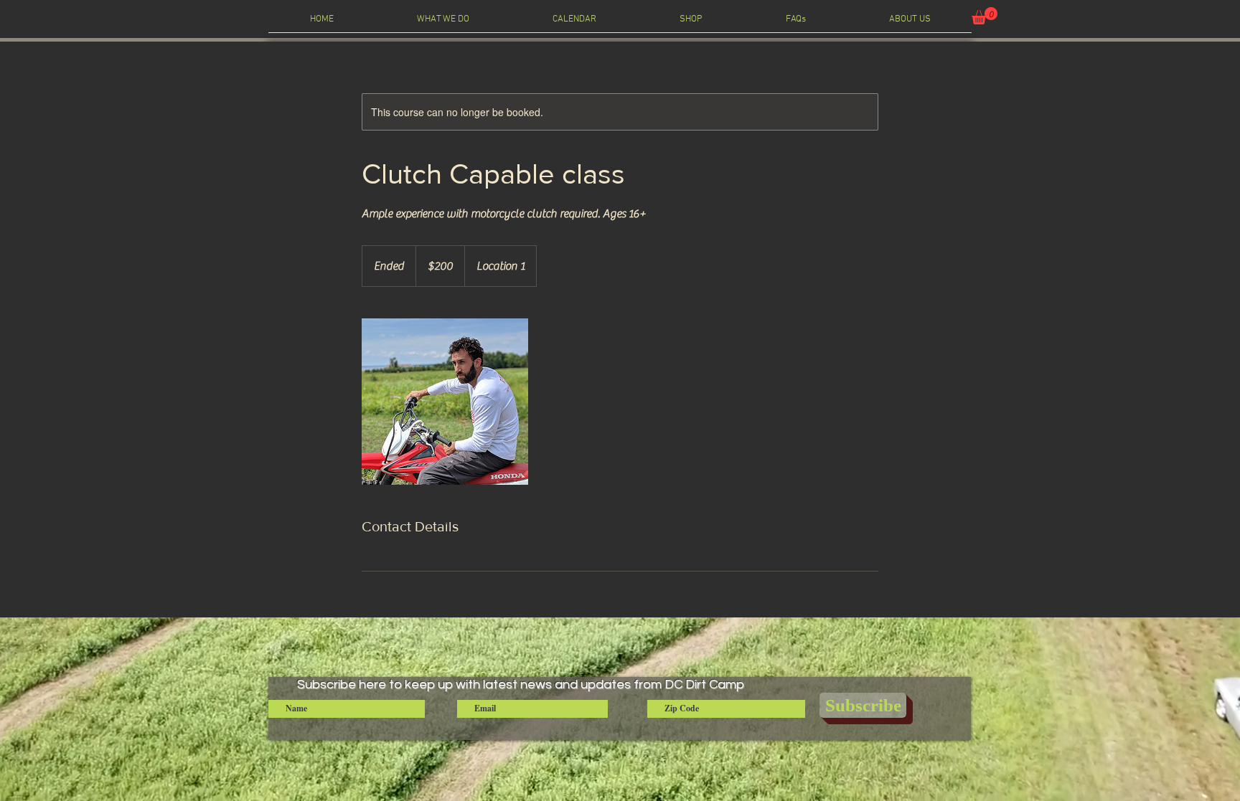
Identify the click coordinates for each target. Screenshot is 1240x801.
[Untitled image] (445, 401)
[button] (984, 15)
